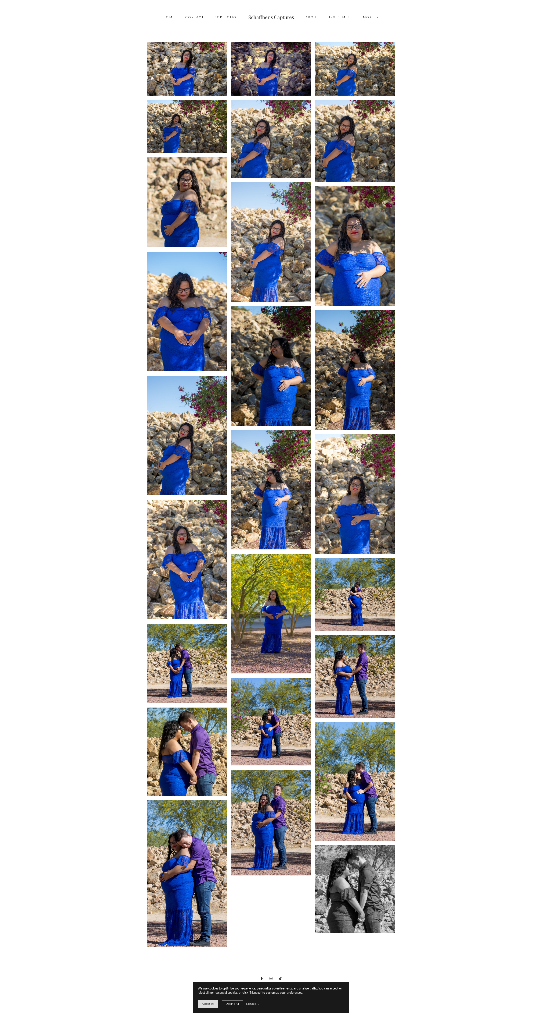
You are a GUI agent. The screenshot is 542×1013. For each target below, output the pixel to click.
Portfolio (226, 17)
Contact (194, 17)
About (312, 17)
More (369, 17)
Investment (341, 17)
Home (169, 17)
